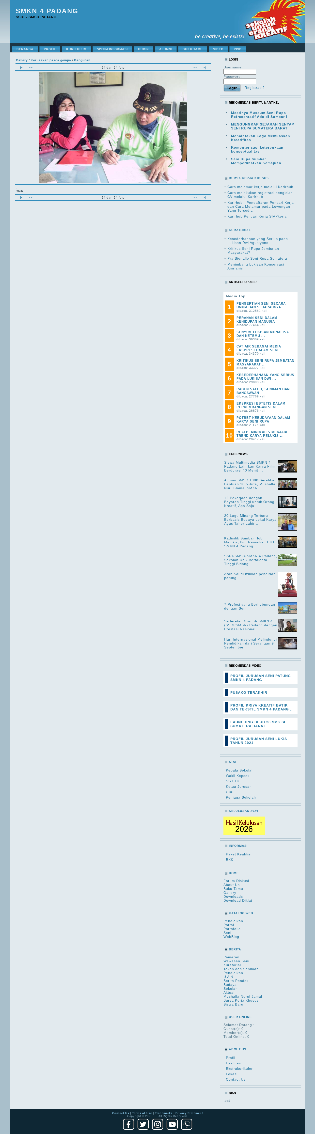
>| (204, 67)
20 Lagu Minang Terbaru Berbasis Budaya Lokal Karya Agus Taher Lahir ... (250, 519)
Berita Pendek (236, 981)
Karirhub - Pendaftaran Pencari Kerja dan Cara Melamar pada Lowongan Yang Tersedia (260, 206)
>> (195, 67)
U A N (228, 977)
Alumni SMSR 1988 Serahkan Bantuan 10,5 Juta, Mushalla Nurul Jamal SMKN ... (250, 484)
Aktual (229, 992)
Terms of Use (142, 1113)
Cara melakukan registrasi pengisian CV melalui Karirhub (260, 195)
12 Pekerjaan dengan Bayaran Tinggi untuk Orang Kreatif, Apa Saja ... (249, 502)
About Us (231, 885)
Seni (227, 933)
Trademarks (164, 1113)
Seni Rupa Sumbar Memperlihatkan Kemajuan (256, 161)
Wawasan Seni (236, 961)
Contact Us (236, 1079)
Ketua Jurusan (239, 786)
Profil (230, 1058)
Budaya (230, 985)
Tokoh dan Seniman (241, 969)
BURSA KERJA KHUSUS (249, 178)
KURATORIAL (240, 230)
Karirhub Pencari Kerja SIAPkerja (257, 216)
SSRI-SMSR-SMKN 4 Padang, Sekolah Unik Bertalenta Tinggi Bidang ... (250, 560)
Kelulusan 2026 (243, 811)
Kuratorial (232, 965)
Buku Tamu (233, 889)
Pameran (231, 957)
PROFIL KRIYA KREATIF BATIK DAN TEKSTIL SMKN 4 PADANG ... (262, 707)
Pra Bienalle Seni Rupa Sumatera (257, 258)
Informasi (238, 846)
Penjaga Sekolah (241, 797)
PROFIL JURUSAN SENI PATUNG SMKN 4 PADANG (260, 678)
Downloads (233, 896)
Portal (228, 925)
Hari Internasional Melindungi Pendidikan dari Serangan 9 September (250, 643)
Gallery (229, 893)
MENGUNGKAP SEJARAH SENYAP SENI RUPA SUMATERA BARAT (262, 126)
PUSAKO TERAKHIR (248, 692)
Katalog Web (241, 913)
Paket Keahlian (239, 854)
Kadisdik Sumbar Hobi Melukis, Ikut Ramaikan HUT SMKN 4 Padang (249, 542)
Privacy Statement (189, 1113)
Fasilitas (233, 1063)
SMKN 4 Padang (47, 11)
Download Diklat (237, 900)
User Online (240, 1017)
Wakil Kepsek (238, 776)
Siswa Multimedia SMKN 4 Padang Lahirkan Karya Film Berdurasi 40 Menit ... (249, 466)
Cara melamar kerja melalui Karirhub (260, 187)
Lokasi (231, 1074)
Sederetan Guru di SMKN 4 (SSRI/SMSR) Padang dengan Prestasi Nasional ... (250, 625)
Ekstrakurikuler (239, 1069)
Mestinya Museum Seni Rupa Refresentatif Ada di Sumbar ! (259, 115)
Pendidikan (233, 921)
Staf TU (232, 781)
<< (31, 67)
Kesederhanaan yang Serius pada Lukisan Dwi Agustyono (257, 241)
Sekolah (230, 989)
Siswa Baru (233, 1004)
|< (21, 67)
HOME (234, 873)
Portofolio (232, 929)
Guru (230, 792)
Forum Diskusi (236, 881)
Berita (235, 949)
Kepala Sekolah (240, 770)
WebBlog (231, 937)
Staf (233, 762)
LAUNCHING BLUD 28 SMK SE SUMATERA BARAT (258, 724)
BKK (229, 860)
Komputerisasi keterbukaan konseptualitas (257, 149)
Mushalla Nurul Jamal (242, 996)
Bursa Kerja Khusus (241, 1000)
